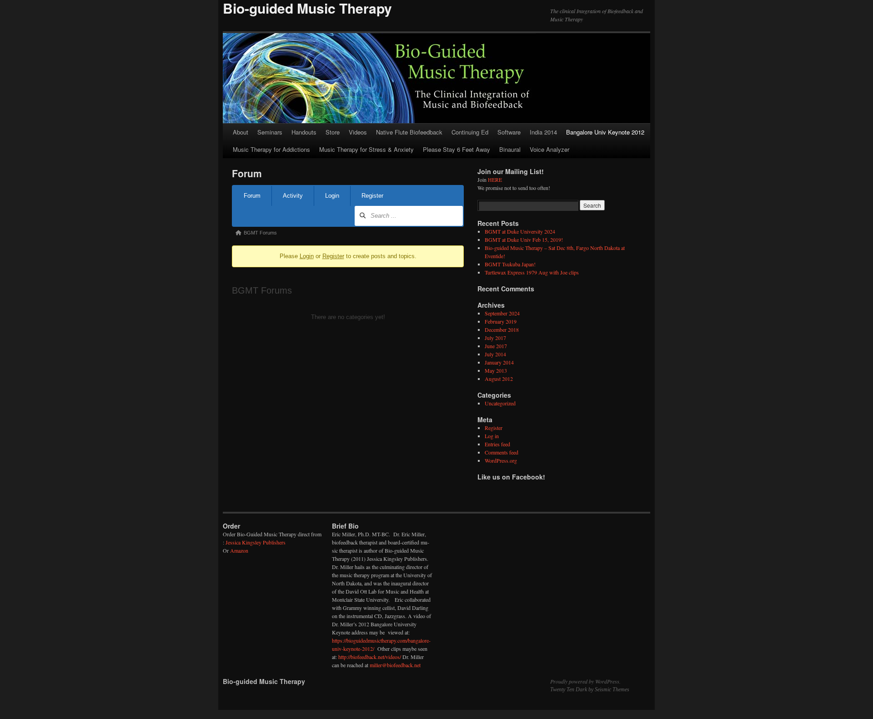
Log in (492, 435)
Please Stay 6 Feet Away (456, 149)
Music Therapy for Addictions (271, 149)
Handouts (303, 132)
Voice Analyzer (549, 149)
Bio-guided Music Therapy (264, 681)
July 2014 (495, 354)
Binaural (510, 149)
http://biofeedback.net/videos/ (369, 656)
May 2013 (496, 370)
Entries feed (497, 444)
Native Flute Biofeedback (409, 132)
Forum (252, 195)
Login (332, 195)
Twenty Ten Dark (568, 689)
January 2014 (499, 362)
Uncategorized (500, 403)
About (240, 132)
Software (509, 132)
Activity (293, 195)
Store (333, 132)
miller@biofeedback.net (395, 665)
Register (372, 195)
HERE (495, 179)
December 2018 (502, 329)
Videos (358, 132)
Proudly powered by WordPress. (585, 681)
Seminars (269, 132)
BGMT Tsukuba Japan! (510, 264)
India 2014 (543, 132)
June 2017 (496, 346)
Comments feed (501, 452)
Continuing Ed (470, 132)
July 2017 (495, 337)
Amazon (239, 550)
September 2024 (502, 313)
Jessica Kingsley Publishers (256, 542)
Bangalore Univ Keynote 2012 (605, 132)
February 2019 (501, 321)
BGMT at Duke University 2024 (520, 231)
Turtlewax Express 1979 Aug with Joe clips (532, 272)
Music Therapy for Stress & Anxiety (366, 149)
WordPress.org (501, 460)
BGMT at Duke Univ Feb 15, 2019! (524, 239)
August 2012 (499, 378)
